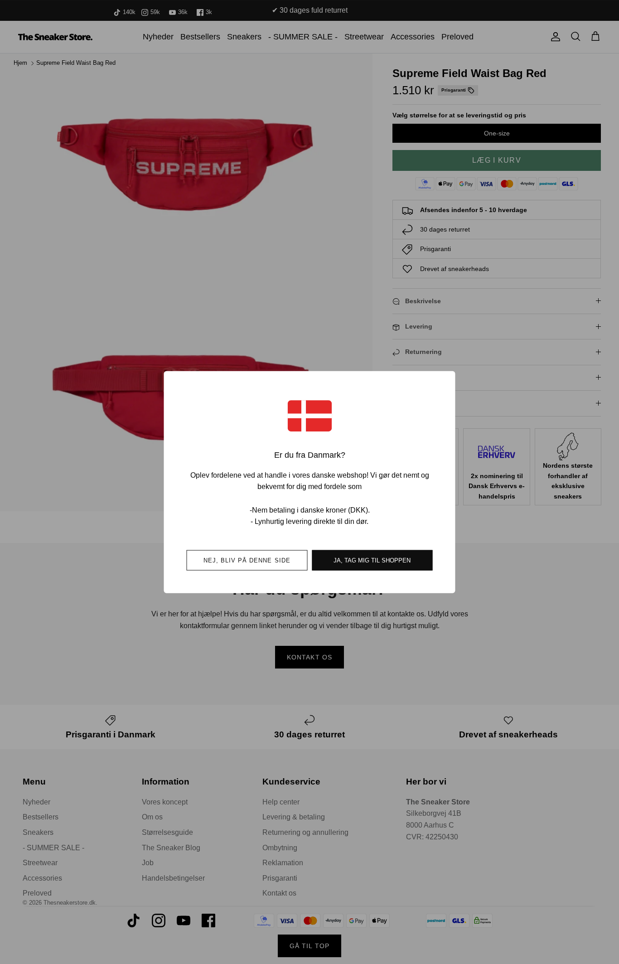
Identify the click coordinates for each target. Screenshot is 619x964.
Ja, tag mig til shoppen (372, 560)
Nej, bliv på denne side (246, 560)
